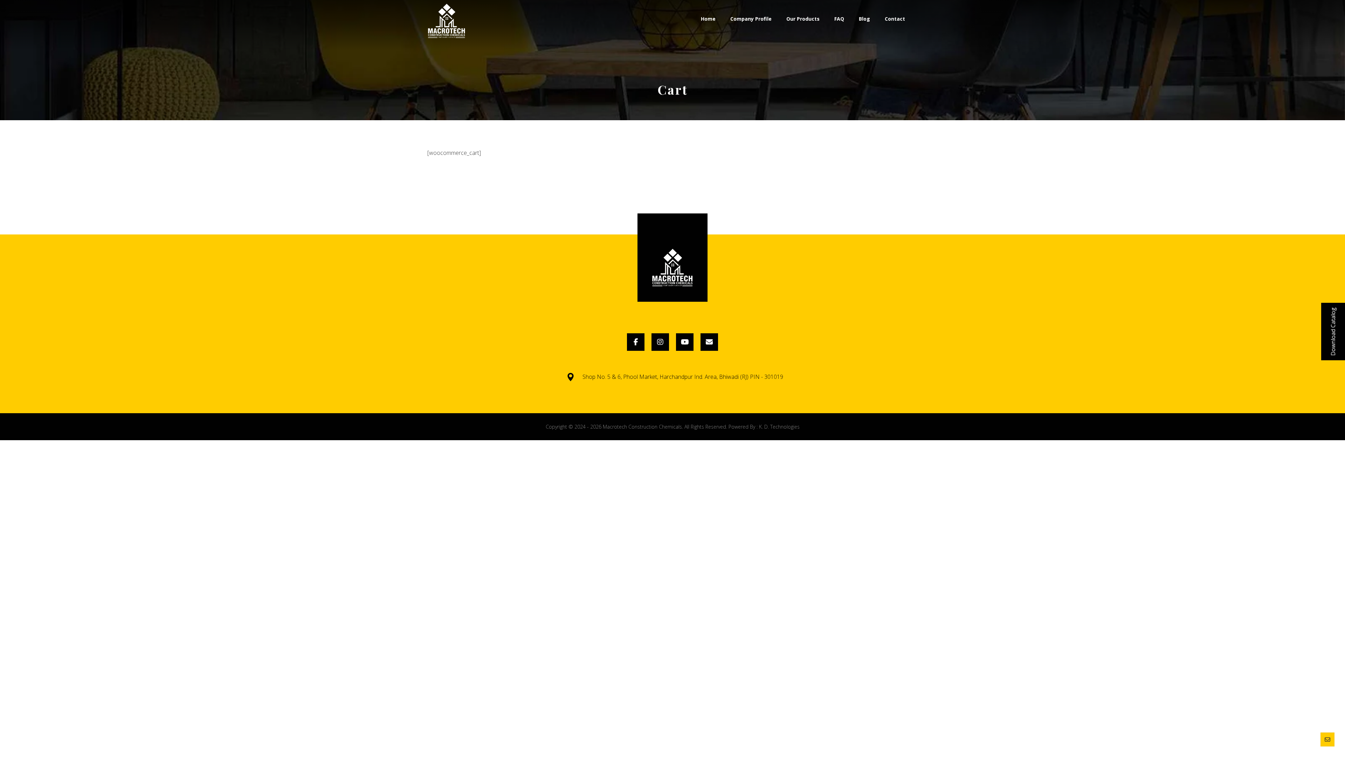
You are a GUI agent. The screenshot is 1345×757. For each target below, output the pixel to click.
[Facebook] (635, 342)
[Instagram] (660, 342)
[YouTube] (685, 342)
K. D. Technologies (779, 426)
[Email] (709, 342)
